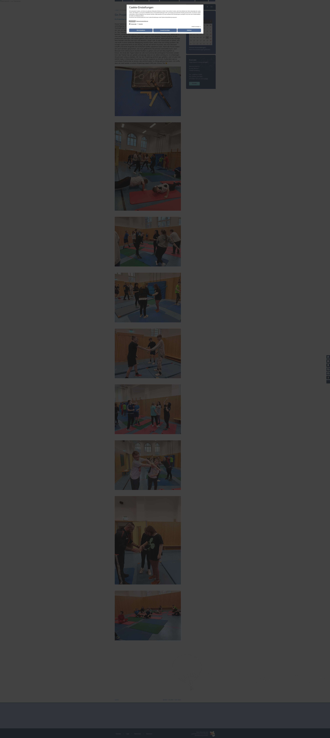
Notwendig (133, 24)
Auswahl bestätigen (165, 30)
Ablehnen (189, 30)
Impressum (132, 21)
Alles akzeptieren (141, 30)
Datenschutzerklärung (142, 21)
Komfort (140, 24)
